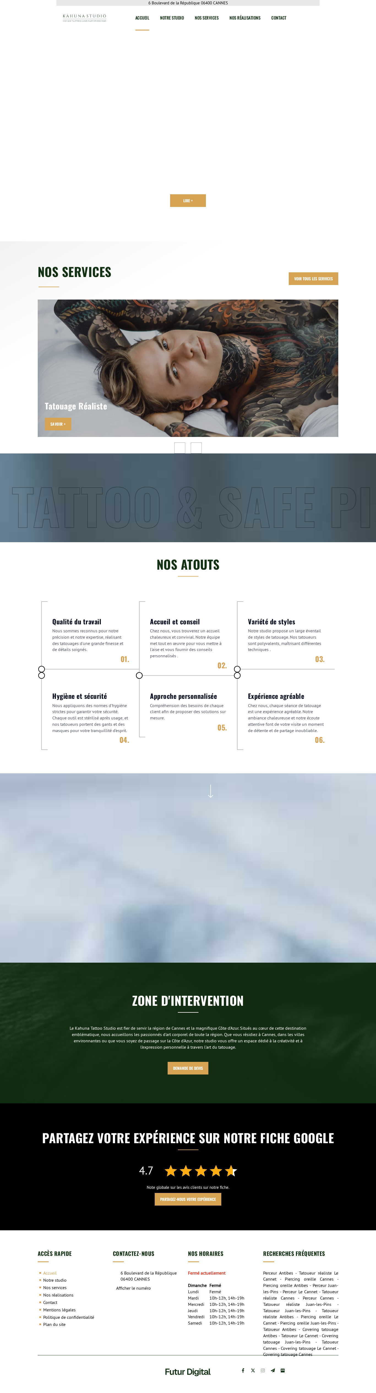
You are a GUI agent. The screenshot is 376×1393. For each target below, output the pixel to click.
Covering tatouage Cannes (287, 1354)
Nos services (207, 18)
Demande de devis (188, 1068)
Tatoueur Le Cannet (299, 1335)
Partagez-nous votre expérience (188, 1199)
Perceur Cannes (318, 1298)
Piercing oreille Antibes (285, 1285)
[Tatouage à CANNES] (285, 846)
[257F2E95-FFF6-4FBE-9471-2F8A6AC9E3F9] (135, 846)
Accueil (142, 18)
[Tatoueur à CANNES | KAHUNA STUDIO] (135, 901)
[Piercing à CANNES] (210, 846)
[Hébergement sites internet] (188, 1381)
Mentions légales (59, 1309)
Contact (279, 18)
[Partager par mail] (273, 1370)
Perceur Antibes (278, 1273)
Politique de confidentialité (68, 1317)
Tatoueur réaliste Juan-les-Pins (297, 1304)
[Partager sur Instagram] (263, 1370)
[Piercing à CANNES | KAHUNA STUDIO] (210, 901)
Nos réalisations (245, 18)
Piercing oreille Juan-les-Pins (308, 1323)
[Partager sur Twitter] (253, 1370)
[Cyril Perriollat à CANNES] (49, 110)
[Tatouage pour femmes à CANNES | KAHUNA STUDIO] (285, 901)
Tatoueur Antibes (279, 1329)
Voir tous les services (313, 278)
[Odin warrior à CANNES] (100, 110)
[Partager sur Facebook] (243, 1370)
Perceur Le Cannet (300, 1291)
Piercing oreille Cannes (309, 1279)
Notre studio (172, 18)
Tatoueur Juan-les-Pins (286, 1310)
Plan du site (54, 1324)
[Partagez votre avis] (283, 1370)
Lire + (188, 200)
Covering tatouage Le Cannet (308, 1348)
